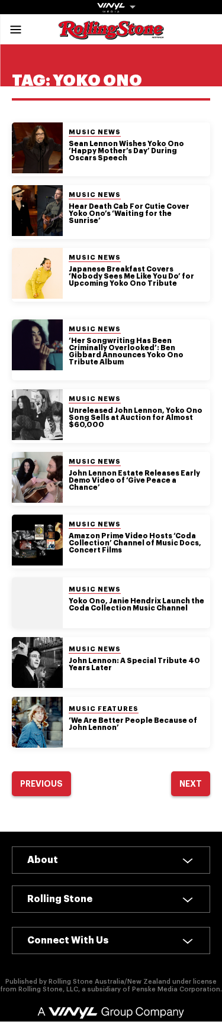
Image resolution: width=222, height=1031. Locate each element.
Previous (41, 784)
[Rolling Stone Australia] (111, 34)
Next (190, 784)
